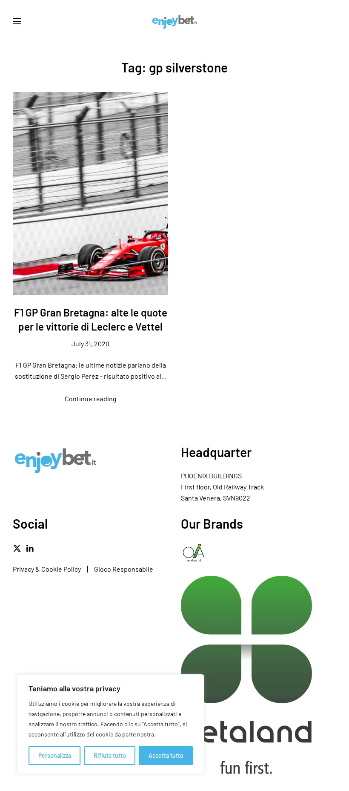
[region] (110, 724)
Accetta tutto (166, 755)
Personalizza (54, 755)
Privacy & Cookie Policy (47, 569)
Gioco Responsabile (123, 569)
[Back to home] (174, 21)
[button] (17, 21)
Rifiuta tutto (110, 755)
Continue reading (91, 398)
